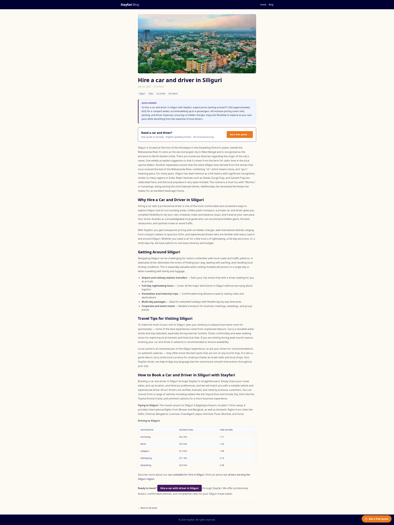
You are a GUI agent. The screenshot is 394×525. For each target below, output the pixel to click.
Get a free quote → (240, 134)
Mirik (143, 443)
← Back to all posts (147, 507)
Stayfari (130, 4)
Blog (271, 4)
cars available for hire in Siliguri (186, 474)
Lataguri (145, 450)
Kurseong (146, 436)
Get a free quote (378, 519)
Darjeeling (146, 465)
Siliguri (142, 93)
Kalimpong (146, 458)
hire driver (173, 93)
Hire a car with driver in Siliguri (179, 488)
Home (263, 4)
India (151, 93)
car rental (161, 93)
